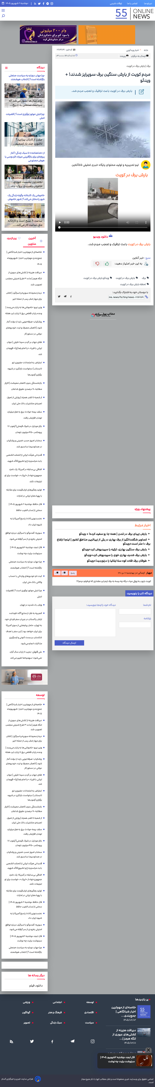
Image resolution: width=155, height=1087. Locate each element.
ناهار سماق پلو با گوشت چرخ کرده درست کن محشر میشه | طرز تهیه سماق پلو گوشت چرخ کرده (77, 519)
